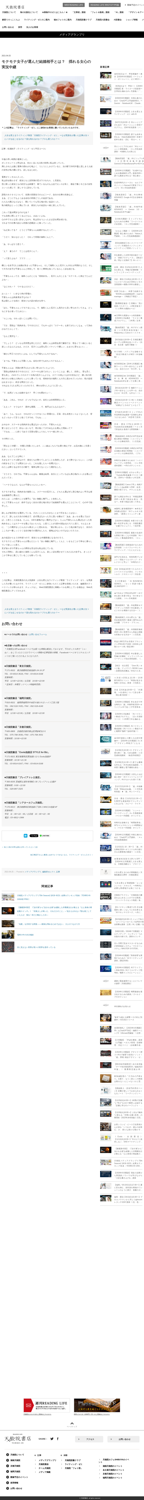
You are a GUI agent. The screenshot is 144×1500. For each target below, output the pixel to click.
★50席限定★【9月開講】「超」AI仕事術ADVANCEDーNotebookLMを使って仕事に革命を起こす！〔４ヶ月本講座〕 (128, 378)
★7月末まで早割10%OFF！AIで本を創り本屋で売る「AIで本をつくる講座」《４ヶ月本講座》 (128, 595)
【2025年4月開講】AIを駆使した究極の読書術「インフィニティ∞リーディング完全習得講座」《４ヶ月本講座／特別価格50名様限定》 (128, 656)
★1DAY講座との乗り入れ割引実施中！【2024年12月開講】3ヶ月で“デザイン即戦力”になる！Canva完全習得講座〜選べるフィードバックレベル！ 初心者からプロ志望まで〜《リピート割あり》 (128, 741)
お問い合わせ (8, 27)
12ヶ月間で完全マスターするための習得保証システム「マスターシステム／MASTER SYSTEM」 (128, 945)
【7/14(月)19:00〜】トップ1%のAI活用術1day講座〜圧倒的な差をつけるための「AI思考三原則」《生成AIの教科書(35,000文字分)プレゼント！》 (128, 415)
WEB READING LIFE (73, 5)
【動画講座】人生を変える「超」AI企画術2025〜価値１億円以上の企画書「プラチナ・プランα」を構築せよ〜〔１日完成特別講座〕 (128, 620)
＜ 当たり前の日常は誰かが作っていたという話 (20, 847)
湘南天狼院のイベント (112, 1466)
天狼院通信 (44, 1464)
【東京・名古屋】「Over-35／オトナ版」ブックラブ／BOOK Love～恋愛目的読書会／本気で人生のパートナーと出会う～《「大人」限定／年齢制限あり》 (128, 668)
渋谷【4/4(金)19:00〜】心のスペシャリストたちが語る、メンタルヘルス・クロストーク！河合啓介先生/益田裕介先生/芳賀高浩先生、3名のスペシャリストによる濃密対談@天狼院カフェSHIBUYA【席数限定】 (128, 572)
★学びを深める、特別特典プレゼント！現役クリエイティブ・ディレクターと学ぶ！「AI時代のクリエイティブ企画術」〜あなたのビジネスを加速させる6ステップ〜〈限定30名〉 (128, 559)
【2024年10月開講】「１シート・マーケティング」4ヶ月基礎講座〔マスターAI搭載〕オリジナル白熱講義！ (128, 813)
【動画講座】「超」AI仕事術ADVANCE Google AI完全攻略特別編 (128, 197)
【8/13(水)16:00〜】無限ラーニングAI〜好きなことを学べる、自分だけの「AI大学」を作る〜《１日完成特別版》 (128, 390)
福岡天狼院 (15, 1471)
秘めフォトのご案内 (63, 20)
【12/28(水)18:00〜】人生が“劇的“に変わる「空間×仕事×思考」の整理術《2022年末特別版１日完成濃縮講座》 (128, 1115)
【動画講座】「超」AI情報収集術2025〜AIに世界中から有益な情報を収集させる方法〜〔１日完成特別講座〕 (128, 632)
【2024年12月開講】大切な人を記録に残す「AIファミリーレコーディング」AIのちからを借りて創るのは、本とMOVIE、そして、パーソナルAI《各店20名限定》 (128, 777)
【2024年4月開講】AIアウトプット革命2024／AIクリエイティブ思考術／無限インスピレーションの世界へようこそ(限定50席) (128, 970)
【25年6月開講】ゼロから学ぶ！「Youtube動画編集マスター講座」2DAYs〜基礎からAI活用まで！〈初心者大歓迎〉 (128, 475)
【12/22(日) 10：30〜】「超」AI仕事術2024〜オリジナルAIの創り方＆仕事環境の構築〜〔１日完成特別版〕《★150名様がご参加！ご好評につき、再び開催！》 (128, 849)
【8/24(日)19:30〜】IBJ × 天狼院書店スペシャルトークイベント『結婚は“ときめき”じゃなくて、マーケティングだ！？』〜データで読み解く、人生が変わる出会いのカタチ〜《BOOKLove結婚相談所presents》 (128, 402)
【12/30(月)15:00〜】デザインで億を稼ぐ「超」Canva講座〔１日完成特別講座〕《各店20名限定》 (128, 752)
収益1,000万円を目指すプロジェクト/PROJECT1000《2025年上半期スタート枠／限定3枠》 (128, 644)
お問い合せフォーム (38, 634)
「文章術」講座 (79, 12)
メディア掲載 (44, 1472)
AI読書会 (118, 20)
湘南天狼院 (15, 1460)
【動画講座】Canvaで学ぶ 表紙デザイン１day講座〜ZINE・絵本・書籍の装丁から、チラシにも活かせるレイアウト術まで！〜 (128, 487)
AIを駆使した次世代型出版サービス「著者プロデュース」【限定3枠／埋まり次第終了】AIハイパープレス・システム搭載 (128, 258)
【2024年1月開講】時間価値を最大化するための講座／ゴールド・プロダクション (128, 994)
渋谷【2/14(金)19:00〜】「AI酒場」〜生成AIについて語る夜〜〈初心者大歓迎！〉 (128, 692)
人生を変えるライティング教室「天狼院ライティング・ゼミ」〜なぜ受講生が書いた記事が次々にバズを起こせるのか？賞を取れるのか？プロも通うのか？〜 (46, 611)
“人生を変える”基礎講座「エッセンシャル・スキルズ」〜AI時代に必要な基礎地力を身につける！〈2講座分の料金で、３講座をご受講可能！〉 (128, 885)
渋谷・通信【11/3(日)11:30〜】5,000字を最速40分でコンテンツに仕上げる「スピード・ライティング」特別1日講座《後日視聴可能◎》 (128, 801)
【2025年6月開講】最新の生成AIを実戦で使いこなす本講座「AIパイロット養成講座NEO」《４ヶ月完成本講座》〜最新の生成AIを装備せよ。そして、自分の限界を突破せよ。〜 (128, 535)
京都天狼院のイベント (112, 1474)
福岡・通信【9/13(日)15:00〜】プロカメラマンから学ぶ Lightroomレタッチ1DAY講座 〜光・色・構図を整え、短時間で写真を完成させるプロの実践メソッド (128, 1199)
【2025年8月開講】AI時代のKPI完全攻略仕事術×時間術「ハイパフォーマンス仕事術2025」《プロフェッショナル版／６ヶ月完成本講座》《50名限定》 (128, 451)
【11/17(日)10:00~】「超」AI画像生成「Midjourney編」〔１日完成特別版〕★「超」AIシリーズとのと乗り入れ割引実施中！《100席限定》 (128, 789)
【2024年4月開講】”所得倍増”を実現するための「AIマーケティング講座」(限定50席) (128, 958)
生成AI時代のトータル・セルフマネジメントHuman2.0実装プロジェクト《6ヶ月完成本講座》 (128, 185)
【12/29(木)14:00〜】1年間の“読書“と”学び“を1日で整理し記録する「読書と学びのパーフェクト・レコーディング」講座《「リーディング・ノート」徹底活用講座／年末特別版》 (128, 1103)
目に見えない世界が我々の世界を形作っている (36, 947)
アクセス (90, 1439)
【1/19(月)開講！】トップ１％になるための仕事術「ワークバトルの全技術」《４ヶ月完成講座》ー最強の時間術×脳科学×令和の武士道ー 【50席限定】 (128, 221)
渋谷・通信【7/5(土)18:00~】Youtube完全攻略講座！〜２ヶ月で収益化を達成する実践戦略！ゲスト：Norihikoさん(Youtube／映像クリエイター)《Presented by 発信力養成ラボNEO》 (128, 427)
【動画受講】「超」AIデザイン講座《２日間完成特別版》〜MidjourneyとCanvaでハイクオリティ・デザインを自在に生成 (128, 330)
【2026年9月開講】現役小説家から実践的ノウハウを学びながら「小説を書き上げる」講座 (128, 1175)
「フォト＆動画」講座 (100, 12)
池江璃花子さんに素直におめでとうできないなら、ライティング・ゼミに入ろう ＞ (61, 855)
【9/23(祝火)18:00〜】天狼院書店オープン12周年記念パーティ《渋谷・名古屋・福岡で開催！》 (128, 342)
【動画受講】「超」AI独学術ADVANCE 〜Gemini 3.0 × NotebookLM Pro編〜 (128, 209)
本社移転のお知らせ (122, 1006)
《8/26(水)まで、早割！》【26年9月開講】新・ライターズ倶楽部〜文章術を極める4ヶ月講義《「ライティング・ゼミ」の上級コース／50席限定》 (128, 89)
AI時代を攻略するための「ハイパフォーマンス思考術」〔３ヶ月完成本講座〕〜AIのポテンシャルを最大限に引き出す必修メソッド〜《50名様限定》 (128, 463)
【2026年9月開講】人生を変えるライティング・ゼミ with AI (128, 113)
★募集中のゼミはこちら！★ (55, 12)
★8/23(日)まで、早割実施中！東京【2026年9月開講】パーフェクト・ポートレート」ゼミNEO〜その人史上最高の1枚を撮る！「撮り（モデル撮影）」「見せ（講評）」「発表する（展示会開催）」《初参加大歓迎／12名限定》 (128, 76)
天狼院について (9, 12)
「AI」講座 (119, 12)
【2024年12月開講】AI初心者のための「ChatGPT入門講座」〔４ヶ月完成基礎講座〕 (128, 837)
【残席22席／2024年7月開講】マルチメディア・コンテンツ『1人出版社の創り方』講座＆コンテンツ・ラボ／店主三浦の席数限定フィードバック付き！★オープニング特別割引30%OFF (128, 934)
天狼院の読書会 (103, 20)
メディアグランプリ (33, 872)
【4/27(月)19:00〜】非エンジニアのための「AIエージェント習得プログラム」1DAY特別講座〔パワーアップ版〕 (128, 125)
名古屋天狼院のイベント (113, 1470)
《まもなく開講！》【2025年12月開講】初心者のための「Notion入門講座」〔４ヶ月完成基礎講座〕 (128, 233)
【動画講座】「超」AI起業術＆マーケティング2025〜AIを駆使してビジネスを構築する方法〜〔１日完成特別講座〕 (128, 608)
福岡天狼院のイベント (112, 1478)
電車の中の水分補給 (25, 935)
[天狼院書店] (15, 5)
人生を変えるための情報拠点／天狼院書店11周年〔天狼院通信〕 (128, 873)
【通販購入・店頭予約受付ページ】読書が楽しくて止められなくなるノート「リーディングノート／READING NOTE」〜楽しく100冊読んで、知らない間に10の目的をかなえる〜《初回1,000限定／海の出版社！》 (128, 1091)
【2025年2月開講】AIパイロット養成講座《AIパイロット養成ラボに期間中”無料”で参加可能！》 (128, 728)
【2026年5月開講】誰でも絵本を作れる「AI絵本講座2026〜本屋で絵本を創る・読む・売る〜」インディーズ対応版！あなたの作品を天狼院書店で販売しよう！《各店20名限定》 (128, 137)
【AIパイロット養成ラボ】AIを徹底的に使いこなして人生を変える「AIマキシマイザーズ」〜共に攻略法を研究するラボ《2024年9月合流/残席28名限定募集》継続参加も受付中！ (128, 910)
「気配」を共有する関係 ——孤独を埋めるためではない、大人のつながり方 (48, 924)
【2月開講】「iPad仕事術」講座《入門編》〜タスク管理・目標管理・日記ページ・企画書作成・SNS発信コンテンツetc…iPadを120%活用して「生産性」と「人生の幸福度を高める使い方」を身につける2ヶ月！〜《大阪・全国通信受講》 (128, 1042)
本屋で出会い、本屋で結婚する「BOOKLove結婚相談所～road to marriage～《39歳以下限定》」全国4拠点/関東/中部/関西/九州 (128, 294)
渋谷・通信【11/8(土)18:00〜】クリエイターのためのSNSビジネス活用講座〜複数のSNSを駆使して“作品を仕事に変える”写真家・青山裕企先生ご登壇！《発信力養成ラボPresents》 (128, 282)
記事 (58, 872)
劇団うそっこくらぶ (11, 20)
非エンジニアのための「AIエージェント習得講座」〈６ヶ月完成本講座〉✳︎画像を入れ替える (128, 148)
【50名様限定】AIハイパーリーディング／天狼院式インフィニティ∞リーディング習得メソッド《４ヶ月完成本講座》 (128, 246)
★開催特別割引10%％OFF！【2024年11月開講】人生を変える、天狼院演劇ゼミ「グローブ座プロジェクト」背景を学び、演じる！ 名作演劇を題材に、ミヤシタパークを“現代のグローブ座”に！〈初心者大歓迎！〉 (128, 861)
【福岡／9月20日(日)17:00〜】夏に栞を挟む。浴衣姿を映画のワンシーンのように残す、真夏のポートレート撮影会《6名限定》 (128, 1187)
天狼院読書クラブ (84, 20)
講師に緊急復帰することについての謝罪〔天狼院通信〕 (128, 982)
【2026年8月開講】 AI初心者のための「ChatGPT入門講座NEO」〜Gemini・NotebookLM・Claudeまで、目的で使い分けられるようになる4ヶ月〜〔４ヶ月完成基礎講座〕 (128, 101)
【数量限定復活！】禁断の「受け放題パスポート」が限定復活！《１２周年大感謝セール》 (128, 305)
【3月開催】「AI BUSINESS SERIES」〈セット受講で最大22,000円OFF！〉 (128, 583)
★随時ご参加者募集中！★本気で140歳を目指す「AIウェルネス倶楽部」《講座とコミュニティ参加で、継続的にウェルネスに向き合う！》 (128, 511)
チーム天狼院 (44, 1468)
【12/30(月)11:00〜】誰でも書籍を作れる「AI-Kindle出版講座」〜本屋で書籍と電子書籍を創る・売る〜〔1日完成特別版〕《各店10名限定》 (128, 765)
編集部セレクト (48, 872)
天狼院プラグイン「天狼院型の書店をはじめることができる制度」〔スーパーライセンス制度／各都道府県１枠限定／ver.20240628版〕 (128, 898)
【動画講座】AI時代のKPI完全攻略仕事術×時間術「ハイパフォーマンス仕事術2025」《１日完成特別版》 (128, 439)
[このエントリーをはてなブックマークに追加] (25, 835)
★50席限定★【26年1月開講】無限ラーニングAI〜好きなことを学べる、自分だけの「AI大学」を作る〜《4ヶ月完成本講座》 (128, 366)
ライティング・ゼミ (74, 1464)
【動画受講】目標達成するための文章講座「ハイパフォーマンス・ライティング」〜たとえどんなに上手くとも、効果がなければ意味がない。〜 (128, 547)
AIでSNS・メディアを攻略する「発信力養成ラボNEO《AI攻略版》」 (128, 354)
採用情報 (14, 1483)
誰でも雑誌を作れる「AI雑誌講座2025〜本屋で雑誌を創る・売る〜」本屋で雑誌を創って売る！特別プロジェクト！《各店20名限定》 (128, 499)
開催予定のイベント (19, 1477)
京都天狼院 (15, 1466)
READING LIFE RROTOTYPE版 (105, 5)
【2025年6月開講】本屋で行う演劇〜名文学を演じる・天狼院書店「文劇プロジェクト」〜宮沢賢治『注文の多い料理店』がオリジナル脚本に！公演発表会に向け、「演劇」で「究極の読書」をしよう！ (128, 523)
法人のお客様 (32, 27)
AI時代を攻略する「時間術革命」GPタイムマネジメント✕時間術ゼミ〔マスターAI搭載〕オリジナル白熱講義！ (128, 825)
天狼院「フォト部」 (74, 1468)
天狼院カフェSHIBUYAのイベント (114, 1460)
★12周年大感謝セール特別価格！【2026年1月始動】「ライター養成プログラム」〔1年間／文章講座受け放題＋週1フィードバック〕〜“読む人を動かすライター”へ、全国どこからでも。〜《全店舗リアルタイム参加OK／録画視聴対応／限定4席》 (128, 318)
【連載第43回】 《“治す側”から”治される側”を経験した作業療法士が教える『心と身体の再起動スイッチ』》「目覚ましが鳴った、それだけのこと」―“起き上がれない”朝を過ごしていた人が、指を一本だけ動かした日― (54, 911)
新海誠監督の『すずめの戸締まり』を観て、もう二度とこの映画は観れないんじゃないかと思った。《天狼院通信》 (128, 1079)
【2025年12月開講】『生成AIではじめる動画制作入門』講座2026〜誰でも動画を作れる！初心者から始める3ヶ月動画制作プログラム (128, 173)
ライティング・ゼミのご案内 (37, 20)
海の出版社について (29, 12)
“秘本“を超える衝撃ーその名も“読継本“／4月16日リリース (128, 1018)
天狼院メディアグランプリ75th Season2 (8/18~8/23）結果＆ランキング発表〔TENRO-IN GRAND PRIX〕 (128, 1163)
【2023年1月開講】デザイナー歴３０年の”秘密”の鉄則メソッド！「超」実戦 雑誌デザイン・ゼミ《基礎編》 (128, 1055)
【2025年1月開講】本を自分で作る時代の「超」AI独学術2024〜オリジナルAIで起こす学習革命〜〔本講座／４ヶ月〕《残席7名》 (128, 704)
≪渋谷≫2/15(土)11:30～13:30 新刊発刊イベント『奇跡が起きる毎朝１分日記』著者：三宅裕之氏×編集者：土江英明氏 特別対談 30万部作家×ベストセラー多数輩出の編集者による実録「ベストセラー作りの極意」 (128, 680)
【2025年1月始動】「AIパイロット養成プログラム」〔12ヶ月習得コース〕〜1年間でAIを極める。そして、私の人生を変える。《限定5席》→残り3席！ (128, 716)
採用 (20, 27)
